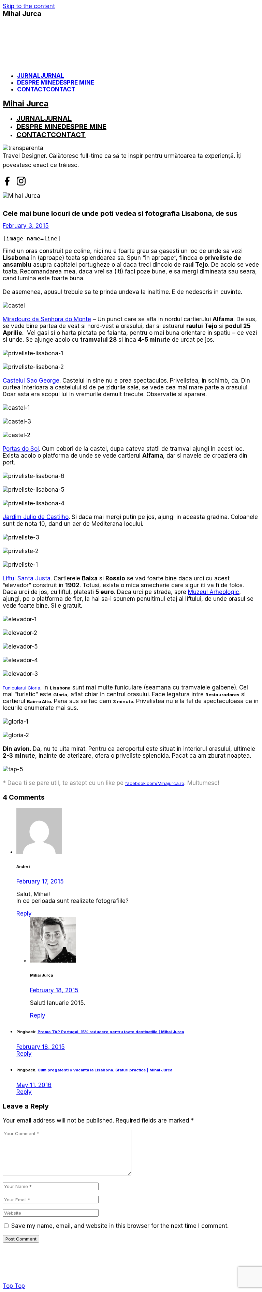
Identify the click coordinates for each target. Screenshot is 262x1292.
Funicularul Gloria (21, 687)
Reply (24, 913)
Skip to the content (29, 6)
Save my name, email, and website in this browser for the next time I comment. (120, 1225)
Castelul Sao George (31, 380)
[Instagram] (21, 181)
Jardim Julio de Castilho (36, 517)
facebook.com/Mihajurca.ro (154, 783)
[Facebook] (7, 181)
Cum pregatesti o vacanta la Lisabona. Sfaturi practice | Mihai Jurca (105, 1070)
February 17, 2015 (40, 881)
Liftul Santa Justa (26, 578)
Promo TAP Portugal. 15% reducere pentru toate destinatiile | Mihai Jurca (111, 1031)
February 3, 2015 (26, 225)
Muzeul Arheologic (213, 592)
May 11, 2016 (34, 1085)
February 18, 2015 (54, 990)
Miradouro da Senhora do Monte (47, 319)
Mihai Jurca (22, 14)
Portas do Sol (21, 448)
